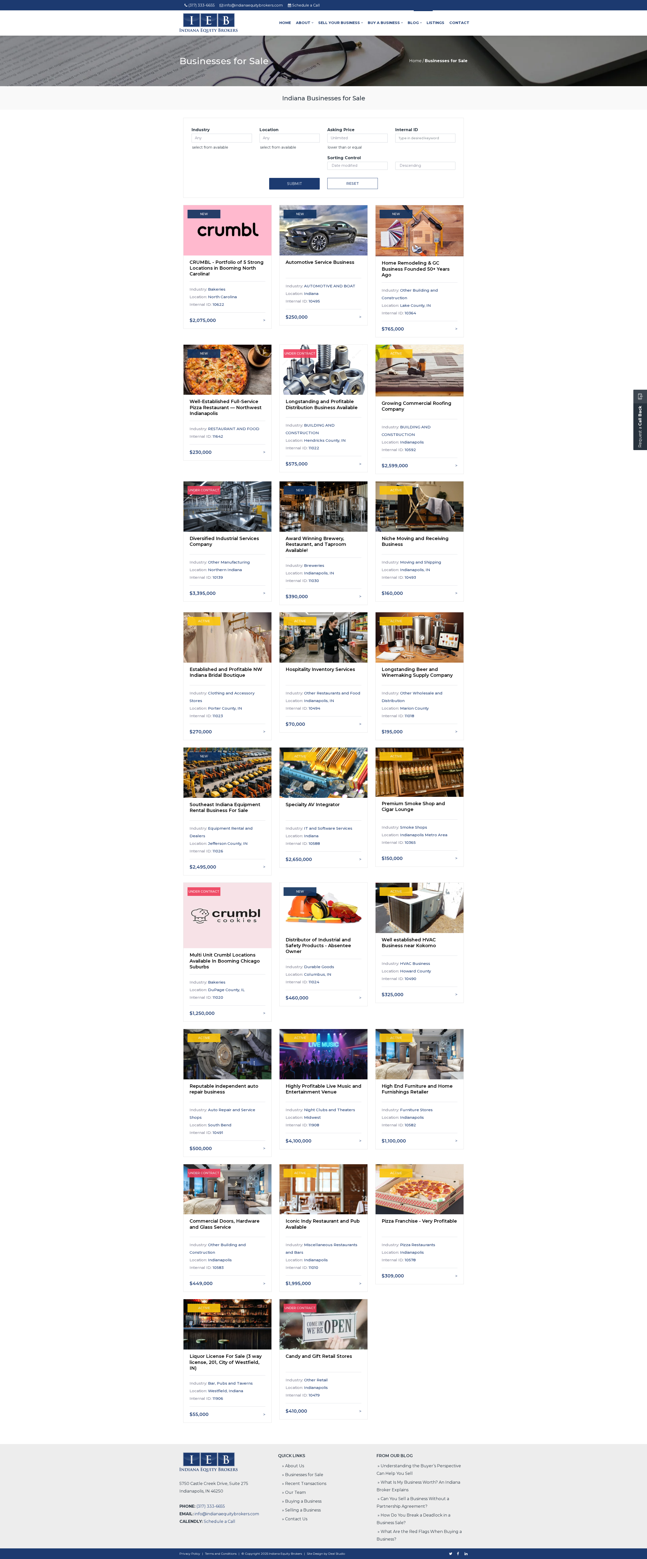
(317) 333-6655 (201, 5)
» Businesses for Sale (302, 1474)
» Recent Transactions (304, 1483)
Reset (352, 183)
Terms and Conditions (221, 1553)
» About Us (293, 1465)
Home (415, 60)
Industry (201, 129)
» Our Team (294, 1492)
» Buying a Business (301, 1501)
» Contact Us (294, 1519)
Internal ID (406, 129)
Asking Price (341, 129)
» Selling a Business (301, 1510)
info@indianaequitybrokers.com (253, 5)
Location (269, 129)
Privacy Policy (189, 1553)
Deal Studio (336, 1553)
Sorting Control (344, 157)
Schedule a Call (306, 5)
